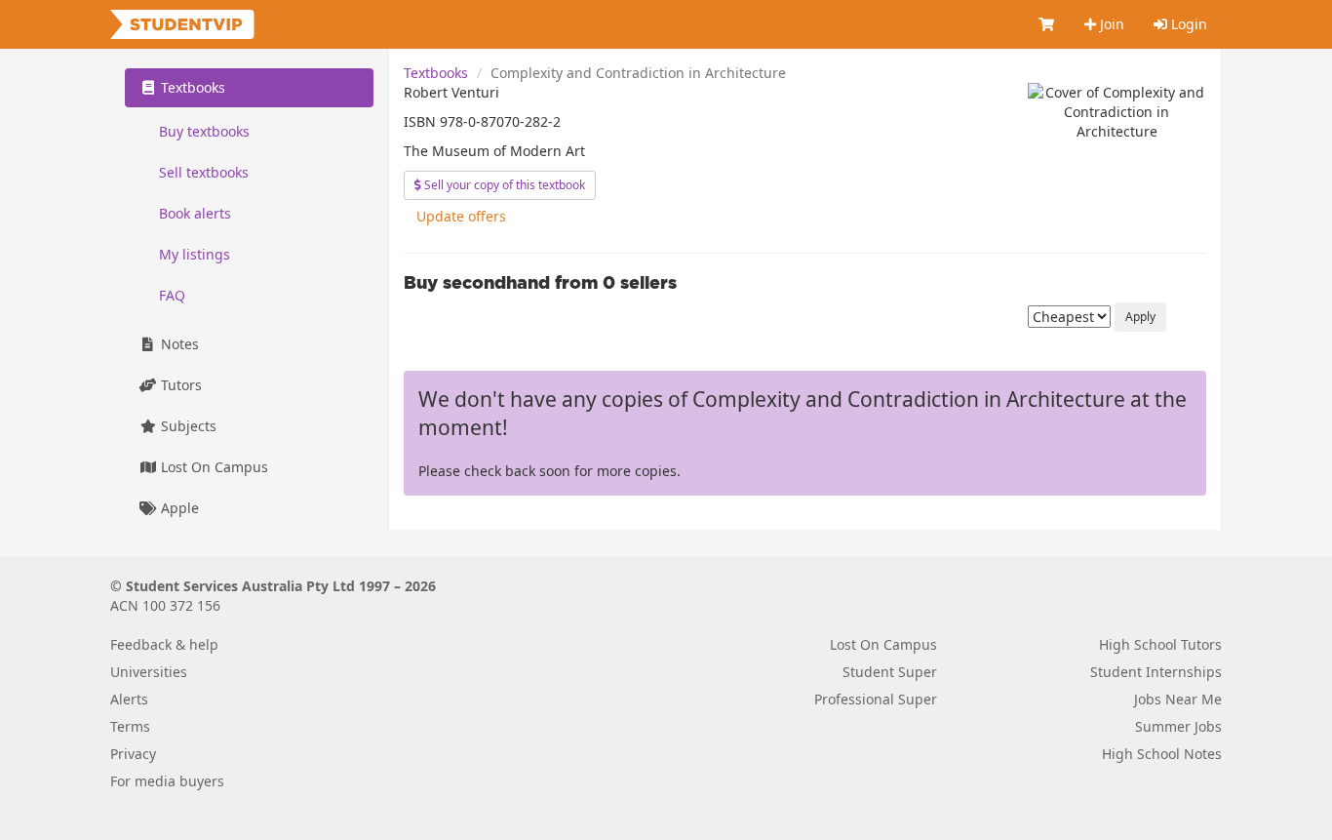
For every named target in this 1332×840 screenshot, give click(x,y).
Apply (1140, 316)
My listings (194, 254)
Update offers (461, 216)
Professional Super (875, 699)
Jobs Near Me (1178, 699)
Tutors (179, 385)
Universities (148, 671)
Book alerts (195, 213)
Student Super (889, 671)
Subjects (186, 426)
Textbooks (436, 72)
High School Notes (1162, 753)
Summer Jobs (1178, 726)
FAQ (172, 295)
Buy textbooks (204, 131)
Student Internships (1156, 671)
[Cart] (1047, 24)
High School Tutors (1160, 644)
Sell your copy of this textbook (503, 185)
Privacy (133, 753)
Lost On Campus (212, 467)
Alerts (129, 699)
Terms (130, 726)
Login (1187, 24)
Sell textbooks (204, 172)
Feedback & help (164, 644)
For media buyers (167, 781)
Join (1110, 24)
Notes (178, 344)
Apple (178, 508)
